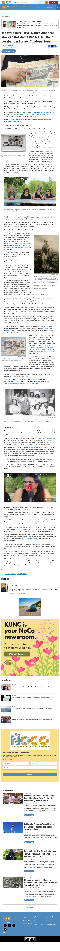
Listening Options (26, 920)
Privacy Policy (37, 921)
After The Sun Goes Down (29, 21)
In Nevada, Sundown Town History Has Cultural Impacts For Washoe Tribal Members (39, 827)
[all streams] (58, 7)
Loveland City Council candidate (46, 438)
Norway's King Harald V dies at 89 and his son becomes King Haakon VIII (30, 687)
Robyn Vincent (27, 859)
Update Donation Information (50, 917)
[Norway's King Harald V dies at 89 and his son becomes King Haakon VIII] (6, 687)
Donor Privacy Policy (38, 924)
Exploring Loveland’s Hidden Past (16, 247)
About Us (24, 917)
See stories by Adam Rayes (18, 593)
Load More (30, 907)
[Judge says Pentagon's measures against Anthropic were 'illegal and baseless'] (6, 719)
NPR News (14, 684)
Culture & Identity (5, 16)
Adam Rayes (10, 45)
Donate (54, 2)
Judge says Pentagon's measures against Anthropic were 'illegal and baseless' (32, 719)
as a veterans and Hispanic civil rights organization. (24, 383)
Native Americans (10, 573)
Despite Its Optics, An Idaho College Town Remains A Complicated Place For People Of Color (40, 854)
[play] (4, 7)
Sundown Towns (22, 573)
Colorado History (23, 570)
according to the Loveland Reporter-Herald (41, 347)
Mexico (47, 570)
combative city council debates (29, 538)
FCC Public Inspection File (39, 917)
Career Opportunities (27, 923)
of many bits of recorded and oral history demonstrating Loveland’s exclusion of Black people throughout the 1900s (29, 114)
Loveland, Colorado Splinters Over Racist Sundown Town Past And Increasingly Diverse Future (39, 798)
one (38, 112)
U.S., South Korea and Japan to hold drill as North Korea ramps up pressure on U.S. (32, 708)
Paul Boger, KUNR (27, 832)
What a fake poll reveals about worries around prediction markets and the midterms (33, 697)
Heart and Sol (39, 520)
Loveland (32, 570)
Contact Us (48, 921)
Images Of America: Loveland (21, 243)
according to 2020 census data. (37, 447)
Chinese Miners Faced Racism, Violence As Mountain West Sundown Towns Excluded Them (40, 882)
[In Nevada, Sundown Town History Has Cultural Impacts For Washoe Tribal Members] (13, 827)
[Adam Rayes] (4, 587)
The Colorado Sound (51, 924)
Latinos (40, 570)
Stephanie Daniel (27, 887)
